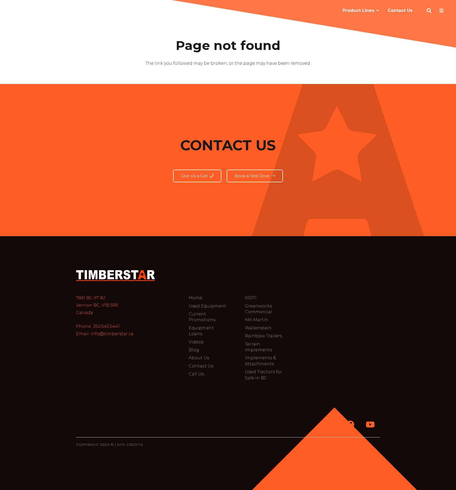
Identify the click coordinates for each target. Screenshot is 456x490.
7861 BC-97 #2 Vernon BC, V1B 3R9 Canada (97, 305)
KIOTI (250, 297)
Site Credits (130, 444)
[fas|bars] (442, 10)
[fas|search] (430, 10)
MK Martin (256, 319)
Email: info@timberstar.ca (105, 333)
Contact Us (201, 365)
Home (195, 297)
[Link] (115, 275)
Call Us (196, 373)
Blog (194, 349)
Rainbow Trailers (263, 335)
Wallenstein (258, 327)
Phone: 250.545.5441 (98, 326)
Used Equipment (207, 306)
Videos (196, 341)
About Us (199, 357)
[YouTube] (370, 425)
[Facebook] (350, 425)
